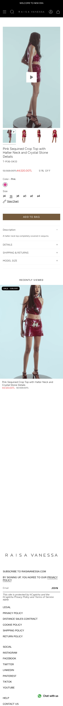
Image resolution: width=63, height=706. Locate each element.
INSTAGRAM (10, 652)
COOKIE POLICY (12, 624)
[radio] (5, 184)
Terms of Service (44, 597)
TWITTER (8, 664)
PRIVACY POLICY (13, 613)
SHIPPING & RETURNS (16, 252)
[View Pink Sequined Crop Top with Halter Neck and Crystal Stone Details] (31, 77)
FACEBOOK (9, 658)
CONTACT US (11, 704)
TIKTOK (7, 681)
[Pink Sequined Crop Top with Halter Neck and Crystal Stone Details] (31, 332)
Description (9, 229)
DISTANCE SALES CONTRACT (20, 618)
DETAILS (7, 244)
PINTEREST (9, 676)
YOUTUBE (9, 687)
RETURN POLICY (13, 636)
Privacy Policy (21, 597)
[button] (12, 12)
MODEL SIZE (10, 260)
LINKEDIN (8, 670)
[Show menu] (4, 12)
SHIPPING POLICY (13, 630)
